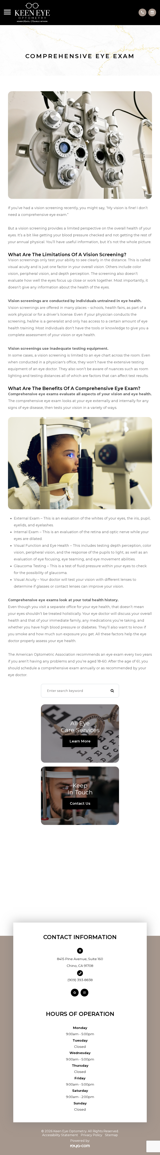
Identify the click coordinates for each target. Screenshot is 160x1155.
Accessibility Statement (60, 1135)
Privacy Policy (91, 1135)
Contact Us (80, 803)
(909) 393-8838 (80, 980)
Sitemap (111, 1135)
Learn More (80, 741)
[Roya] (80, 1146)
